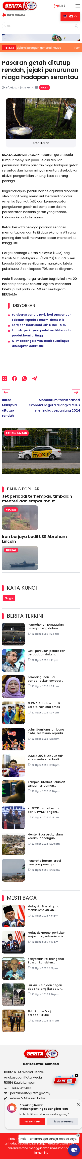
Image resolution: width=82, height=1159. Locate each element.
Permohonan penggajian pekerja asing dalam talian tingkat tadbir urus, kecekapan (46, 626)
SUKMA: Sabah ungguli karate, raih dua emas (44, 705)
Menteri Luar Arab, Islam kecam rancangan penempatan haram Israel (45, 836)
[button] (78, 6)
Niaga (44, 87)
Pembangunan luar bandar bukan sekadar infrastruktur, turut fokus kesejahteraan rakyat (45, 678)
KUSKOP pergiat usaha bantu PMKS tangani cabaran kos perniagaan (46, 810)
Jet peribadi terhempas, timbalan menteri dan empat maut (37, 498)
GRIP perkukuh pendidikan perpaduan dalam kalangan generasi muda (46, 652)
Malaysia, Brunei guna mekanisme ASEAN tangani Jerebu (43, 908)
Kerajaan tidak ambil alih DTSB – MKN (39, 325)
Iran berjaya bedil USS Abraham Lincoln (34, 539)
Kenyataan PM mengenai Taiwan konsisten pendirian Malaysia (46, 960)
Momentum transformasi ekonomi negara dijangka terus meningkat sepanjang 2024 (54, 405)
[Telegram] (34, 379)
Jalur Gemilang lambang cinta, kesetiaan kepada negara (46, 731)
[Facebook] (14, 379)
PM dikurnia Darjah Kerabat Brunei (41, 1013)
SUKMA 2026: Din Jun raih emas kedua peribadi (45, 757)
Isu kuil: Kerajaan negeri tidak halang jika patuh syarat (45, 986)
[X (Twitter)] (4, 379)
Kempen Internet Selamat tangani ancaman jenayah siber (46, 783)
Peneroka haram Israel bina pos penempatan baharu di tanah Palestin (45, 862)
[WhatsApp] (24, 379)
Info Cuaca (16, 15)
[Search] (76, 26)
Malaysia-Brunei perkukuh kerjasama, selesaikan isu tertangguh (46, 934)
